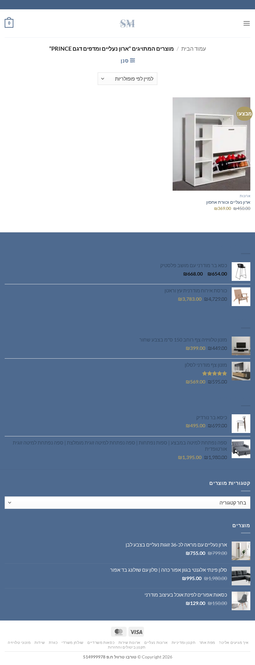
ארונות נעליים (156, 642)
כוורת (53, 642)
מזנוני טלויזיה (19, 642)
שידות (40, 642)
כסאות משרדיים (100, 642)
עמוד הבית (193, 48)
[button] (246, 23)
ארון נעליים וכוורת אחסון (228, 202)
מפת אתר (207, 642)
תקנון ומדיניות (184, 642)
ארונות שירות (129, 642)
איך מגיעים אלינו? (233, 642)
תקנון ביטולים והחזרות (127, 647)
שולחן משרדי (73, 642)
